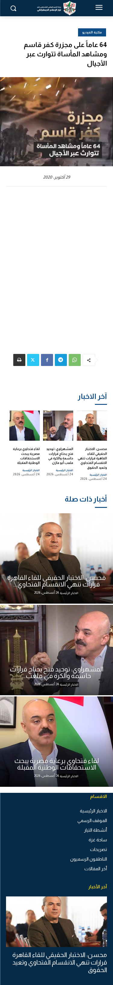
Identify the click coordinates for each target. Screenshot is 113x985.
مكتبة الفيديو (92, 32)
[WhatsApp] (75, 360)
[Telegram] (61, 360)
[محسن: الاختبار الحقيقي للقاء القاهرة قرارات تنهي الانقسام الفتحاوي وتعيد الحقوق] (92, 426)
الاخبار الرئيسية (98, 474)
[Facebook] (47, 360)
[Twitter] (33, 360)
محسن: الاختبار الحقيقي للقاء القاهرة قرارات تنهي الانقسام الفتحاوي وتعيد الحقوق (92, 458)
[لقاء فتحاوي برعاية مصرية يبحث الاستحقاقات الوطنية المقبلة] (24, 426)
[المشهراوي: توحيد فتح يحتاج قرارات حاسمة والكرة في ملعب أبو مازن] (58, 426)
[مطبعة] (19, 360)
